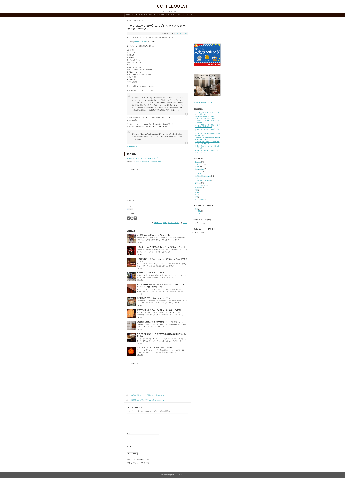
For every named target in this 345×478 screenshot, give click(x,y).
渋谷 (199, 213)
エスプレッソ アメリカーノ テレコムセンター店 (142, 158)
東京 (196, 209)
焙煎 (196, 197)
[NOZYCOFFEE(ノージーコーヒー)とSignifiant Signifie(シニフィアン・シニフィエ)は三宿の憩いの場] (131, 288)
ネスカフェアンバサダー (203, 180)
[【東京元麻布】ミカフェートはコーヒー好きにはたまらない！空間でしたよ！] (131, 262)
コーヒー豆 (198, 171)
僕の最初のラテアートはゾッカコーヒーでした (154, 298)
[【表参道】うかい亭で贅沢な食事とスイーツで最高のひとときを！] (131, 250)
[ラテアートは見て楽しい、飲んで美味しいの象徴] (131, 351)
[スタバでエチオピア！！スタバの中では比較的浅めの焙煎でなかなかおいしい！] (131, 337)
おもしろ (198, 162)
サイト (129, 446)
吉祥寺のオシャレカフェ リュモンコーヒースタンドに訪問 (159, 310)
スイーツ (198, 173)
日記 (196, 190)
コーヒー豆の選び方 (141, 14)
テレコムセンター (173, 223)
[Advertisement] (142, 183)
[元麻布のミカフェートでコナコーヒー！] (131, 276)
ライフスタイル (200, 185)
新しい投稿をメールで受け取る (139, 463)
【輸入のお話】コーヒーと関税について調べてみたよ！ (148, 395)
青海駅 (159, 161)
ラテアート (198, 187)
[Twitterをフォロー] (128, 219)
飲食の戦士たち (132, 146)
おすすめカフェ (129, 14)
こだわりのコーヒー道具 (173, 14)
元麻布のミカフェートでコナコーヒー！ (151, 272)
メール (129, 440)
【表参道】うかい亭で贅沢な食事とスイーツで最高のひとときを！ (161, 247)
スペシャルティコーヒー (203, 176)
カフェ (185, 33)
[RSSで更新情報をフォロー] (135, 219)
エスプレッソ (178, 33)
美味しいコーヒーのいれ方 (156, 14)
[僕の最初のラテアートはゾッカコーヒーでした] (131, 301)
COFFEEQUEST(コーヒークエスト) (174, 475)
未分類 (197, 192)
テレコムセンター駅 (144, 161)
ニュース (198, 178)
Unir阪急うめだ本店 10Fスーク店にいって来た (154, 235)
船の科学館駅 (153, 161)
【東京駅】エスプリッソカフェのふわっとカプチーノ (147, 400)
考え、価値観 (199, 199)
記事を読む (140, 242)
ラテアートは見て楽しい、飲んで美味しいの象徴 (154, 347)
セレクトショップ (187, 14)
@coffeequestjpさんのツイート (204, 102)
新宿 (199, 211)
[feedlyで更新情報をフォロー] (131, 219)
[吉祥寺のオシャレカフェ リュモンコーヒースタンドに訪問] (131, 313)
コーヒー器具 (199, 169)
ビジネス (198, 183)
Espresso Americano (140, 42)
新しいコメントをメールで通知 (139, 459)
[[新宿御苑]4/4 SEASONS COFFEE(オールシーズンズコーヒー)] (131, 325)
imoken (185, 223)
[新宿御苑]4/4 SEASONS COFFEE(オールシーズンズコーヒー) (160, 322)
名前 (129, 433)
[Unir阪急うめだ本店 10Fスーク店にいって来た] (131, 238)
